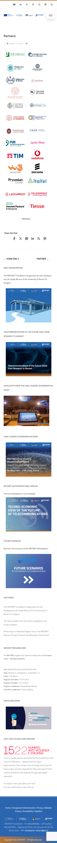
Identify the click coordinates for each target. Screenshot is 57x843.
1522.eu (30, 787)
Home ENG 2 (11, 258)
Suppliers (38, 811)
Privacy (40, 807)
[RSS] (52, 4)
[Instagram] (39, 4)
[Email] (45, 4)
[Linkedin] (20, 4)
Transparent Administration (24, 807)
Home (7, 807)
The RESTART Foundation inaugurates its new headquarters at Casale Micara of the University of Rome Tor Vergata (25, 610)
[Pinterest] (27, 238)
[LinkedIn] (34, 238)
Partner (43, 258)
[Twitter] (27, 4)
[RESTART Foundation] (23, 17)
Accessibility (28, 811)
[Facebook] (33, 4)
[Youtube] (14, 4)
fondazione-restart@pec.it (36, 830)
